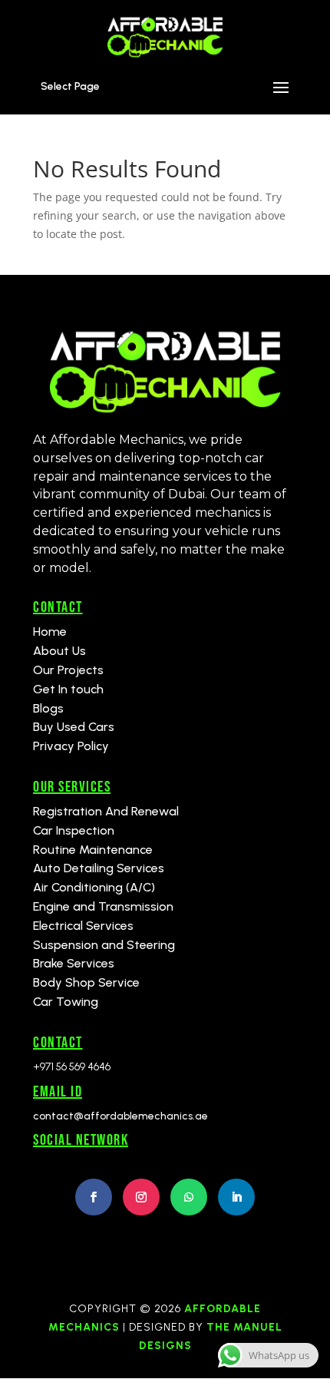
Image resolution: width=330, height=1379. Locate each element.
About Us (59, 650)
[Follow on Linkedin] (236, 1197)
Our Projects (68, 670)
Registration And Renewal (106, 811)
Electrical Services (83, 925)
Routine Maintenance (93, 849)
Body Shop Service (86, 982)
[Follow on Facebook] (93, 1197)
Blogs (48, 708)
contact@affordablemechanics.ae (120, 1116)
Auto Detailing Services (98, 868)
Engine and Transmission (103, 906)
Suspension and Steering (104, 945)
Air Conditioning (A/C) (94, 887)
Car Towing (65, 1001)
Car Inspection (73, 830)
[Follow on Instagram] (141, 1197)
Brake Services (73, 963)
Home (50, 631)
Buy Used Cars (73, 726)
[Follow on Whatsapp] (188, 1197)
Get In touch (68, 689)
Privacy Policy (71, 746)
